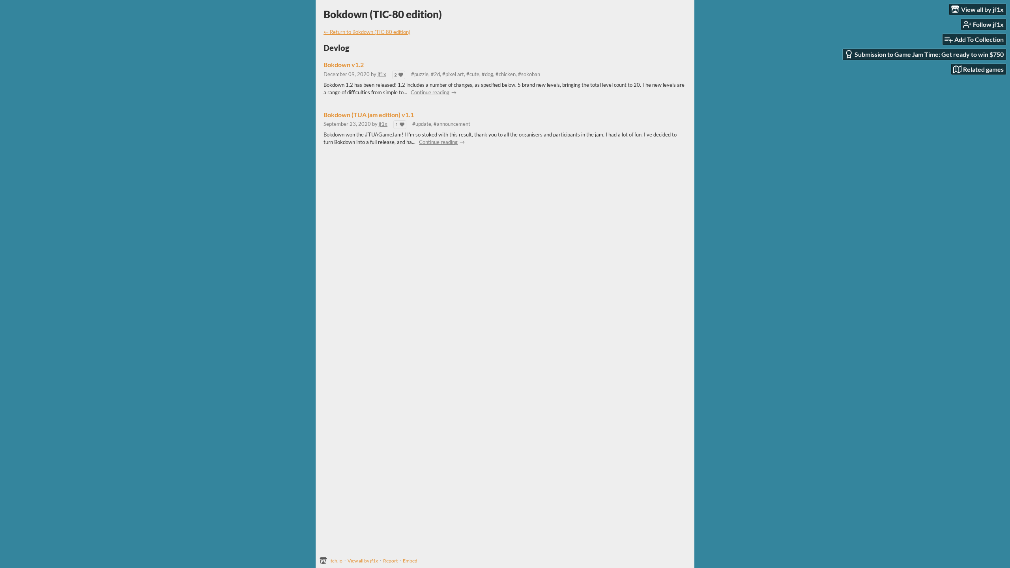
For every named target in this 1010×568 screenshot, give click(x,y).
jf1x (382, 74)
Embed (410, 561)
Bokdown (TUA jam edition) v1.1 (369, 114)
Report (390, 561)
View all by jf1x (363, 561)
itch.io (335, 561)
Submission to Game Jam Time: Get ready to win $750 (929, 54)
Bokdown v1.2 (344, 64)
